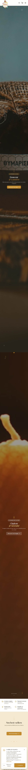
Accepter (20, 765)
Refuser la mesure (9, 765)
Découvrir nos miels (13, 187)
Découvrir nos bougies (13, 533)
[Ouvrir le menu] (25, 2)
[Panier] (22, 2)
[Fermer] (24, 750)
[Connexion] (19, 2)
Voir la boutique (13, 733)
